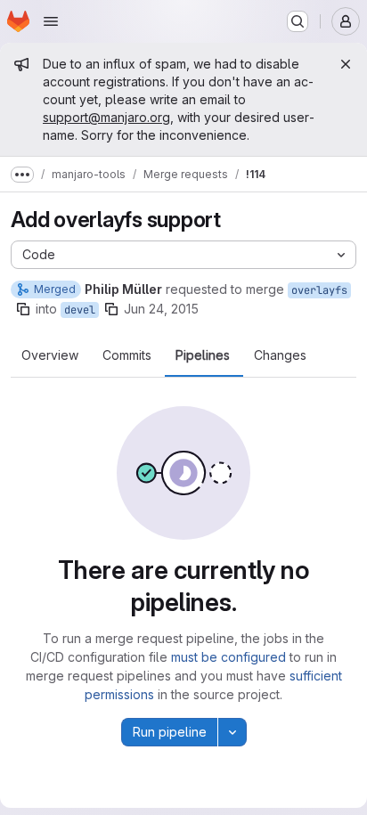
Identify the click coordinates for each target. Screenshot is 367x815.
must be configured (228, 656)
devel (79, 310)
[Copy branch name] (23, 309)
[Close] (345, 64)
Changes (280, 355)
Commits (126, 355)
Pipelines (202, 355)
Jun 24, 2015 (161, 308)
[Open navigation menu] (51, 21)
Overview (49, 355)
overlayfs (319, 290)
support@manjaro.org (106, 117)
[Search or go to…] (297, 21)
